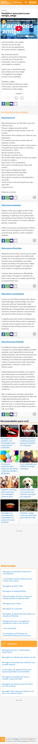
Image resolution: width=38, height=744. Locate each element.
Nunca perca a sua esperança (13, 294)
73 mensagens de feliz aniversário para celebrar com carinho (17, 580)
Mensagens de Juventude (12, 609)
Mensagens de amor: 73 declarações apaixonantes (16, 651)
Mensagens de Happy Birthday (14, 591)
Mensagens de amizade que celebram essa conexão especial (18, 663)
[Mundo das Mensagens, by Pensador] (10, 2)
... (34, 197)
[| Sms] (11, 104)
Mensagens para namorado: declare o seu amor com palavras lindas (18, 692)
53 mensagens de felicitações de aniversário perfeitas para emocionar (17, 634)
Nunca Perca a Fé (8, 117)
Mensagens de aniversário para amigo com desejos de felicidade (19, 615)
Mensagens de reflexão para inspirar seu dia (18, 657)
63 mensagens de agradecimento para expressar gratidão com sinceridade (16, 670)
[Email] (15, 104)
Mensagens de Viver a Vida (13, 586)
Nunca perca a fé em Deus (12, 248)
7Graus (16, 739)
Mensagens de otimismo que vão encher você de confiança (17, 685)
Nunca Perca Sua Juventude (13, 342)
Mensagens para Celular (12, 603)
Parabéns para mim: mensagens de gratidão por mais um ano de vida (16, 622)
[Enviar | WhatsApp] (7, 104)
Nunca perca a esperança (11, 205)
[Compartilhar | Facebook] (3, 104)
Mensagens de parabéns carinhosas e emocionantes (17, 572)
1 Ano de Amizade (9, 628)
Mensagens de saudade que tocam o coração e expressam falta (16, 678)
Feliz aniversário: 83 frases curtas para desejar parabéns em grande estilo (17, 597)
